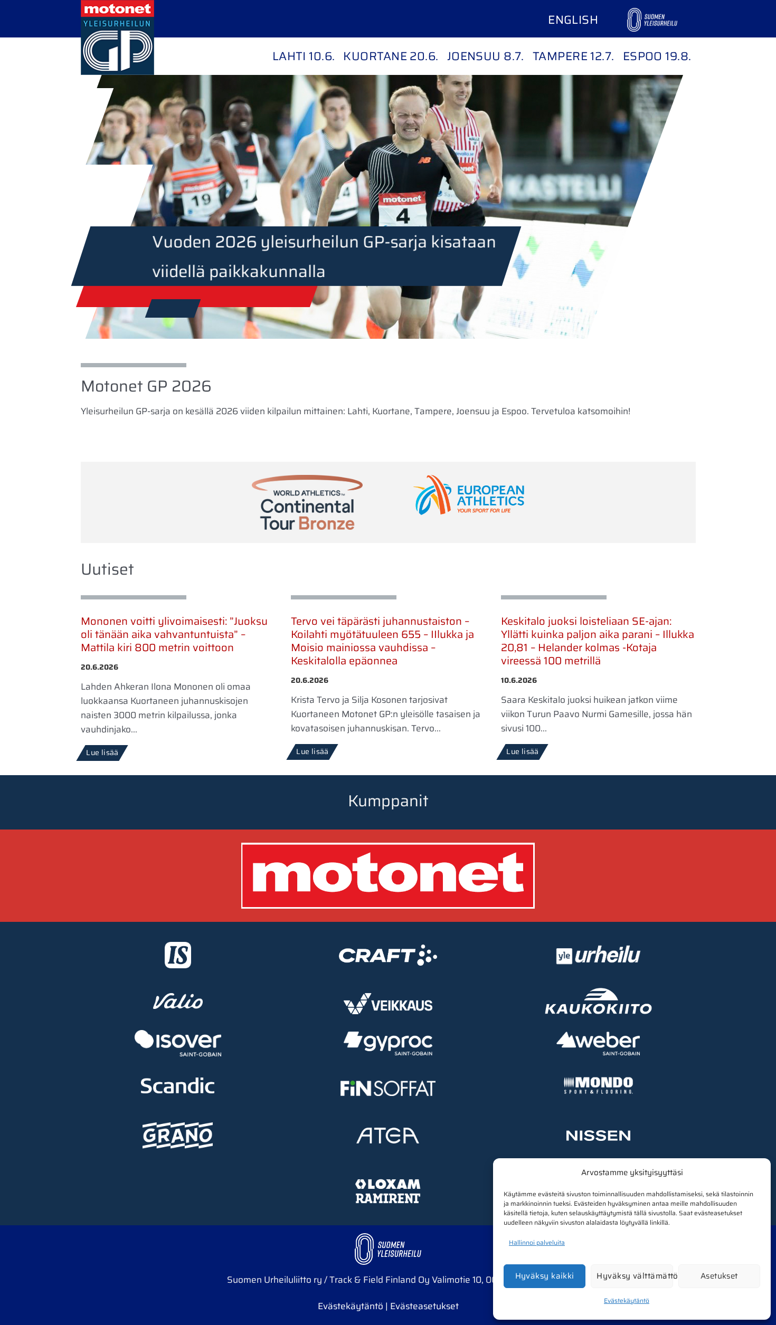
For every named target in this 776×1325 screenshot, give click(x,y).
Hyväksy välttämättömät (635, 1276)
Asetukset (719, 1276)
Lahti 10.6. (303, 56)
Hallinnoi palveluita (537, 1242)
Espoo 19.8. (657, 56)
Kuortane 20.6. (390, 56)
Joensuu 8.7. (485, 56)
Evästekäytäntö (626, 1300)
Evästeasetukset (424, 1306)
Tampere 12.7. (573, 56)
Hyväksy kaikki (544, 1276)
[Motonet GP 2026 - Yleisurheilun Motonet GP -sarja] (133, 37)
